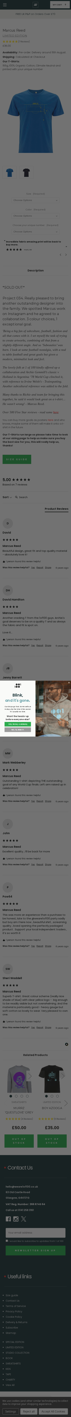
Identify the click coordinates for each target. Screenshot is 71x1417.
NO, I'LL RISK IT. (17, 729)
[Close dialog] (69, 682)
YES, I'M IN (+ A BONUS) (17, 724)
